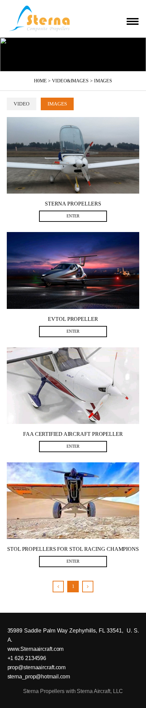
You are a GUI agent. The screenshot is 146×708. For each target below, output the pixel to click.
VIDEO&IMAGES (70, 80)
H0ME (40, 80)
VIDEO (22, 103)
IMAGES (103, 80)
